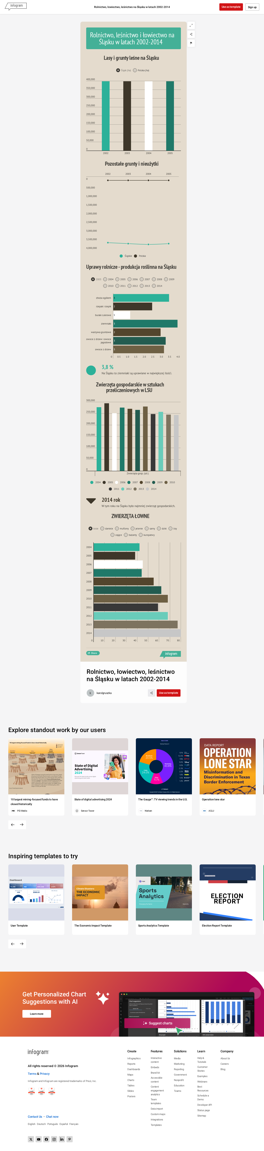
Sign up (252, 7)
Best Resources (203, 1088)
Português (52, 1124)
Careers (225, 1063)
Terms (32, 1074)
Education (179, 1085)
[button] (127, 256)
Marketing (179, 1063)
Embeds (155, 1067)
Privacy (45, 1074)
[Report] (191, 43)
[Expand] (191, 25)
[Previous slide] (12, 824)
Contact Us (35, 1116)
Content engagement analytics (157, 1090)
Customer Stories (202, 1068)
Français (73, 1124)
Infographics (134, 1058)
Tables (130, 1085)
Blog (223, 1069)
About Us (225, 1058)
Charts (130, 1080)
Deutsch (41, 1124)
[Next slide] (21, 824)
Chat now (52, 1116)
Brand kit (155, 1072)
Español (64, 1124)
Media (177, 1058)
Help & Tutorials (201, 1060)
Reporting (179, 1069)
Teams (177, 1090)
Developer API (204, 1104)
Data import (157, 1108)
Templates (156, 1125)
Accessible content (156, 1079)
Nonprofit (179, 1080)
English (31, 1124)
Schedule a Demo (203, 1097)
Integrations (157, 1119)
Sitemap (201, 1115)
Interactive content (156, 1060)
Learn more (36, 1013)
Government (180, 1074)
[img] (106, 116)
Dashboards (133, 1069)
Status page (203, 1110)
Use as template (231, 6)
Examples (202, 1076)
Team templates (156, 1101)
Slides (130, 1090)
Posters (131, 1096)
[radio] (124, 70)
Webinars (202, 1081)
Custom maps (158, 1114)
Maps (130, 1074)
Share (94, 653)
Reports (131, 1063)
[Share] (191, 34)
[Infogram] (16, 7)
